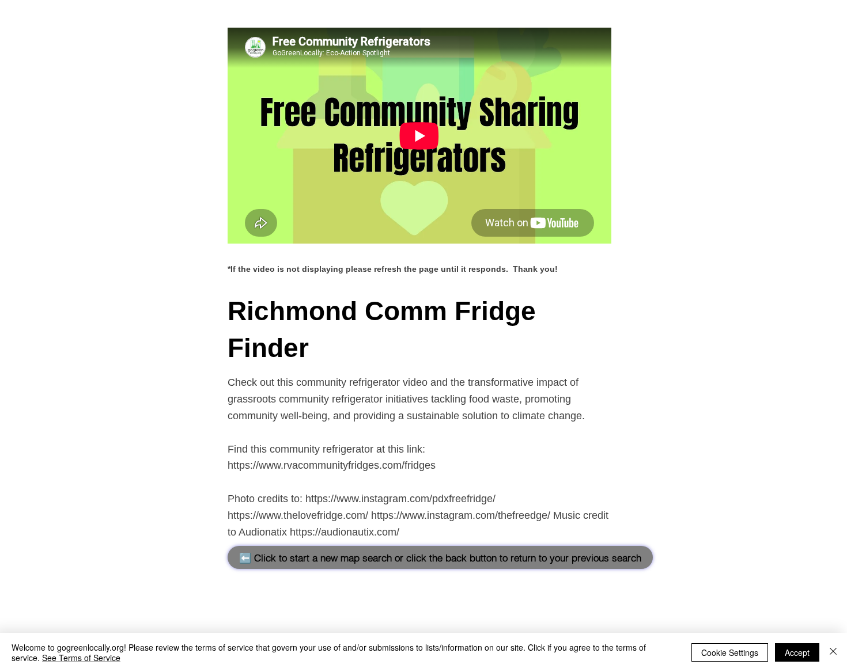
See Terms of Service (81, 657)
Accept (797, 652)
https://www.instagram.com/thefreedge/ (460, 515)
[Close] (833, 652)
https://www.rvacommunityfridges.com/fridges (332, 465)
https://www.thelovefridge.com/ (298, 515)
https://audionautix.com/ (344, 532)
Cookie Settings (729, 652)
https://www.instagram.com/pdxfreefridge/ (400, 498)
